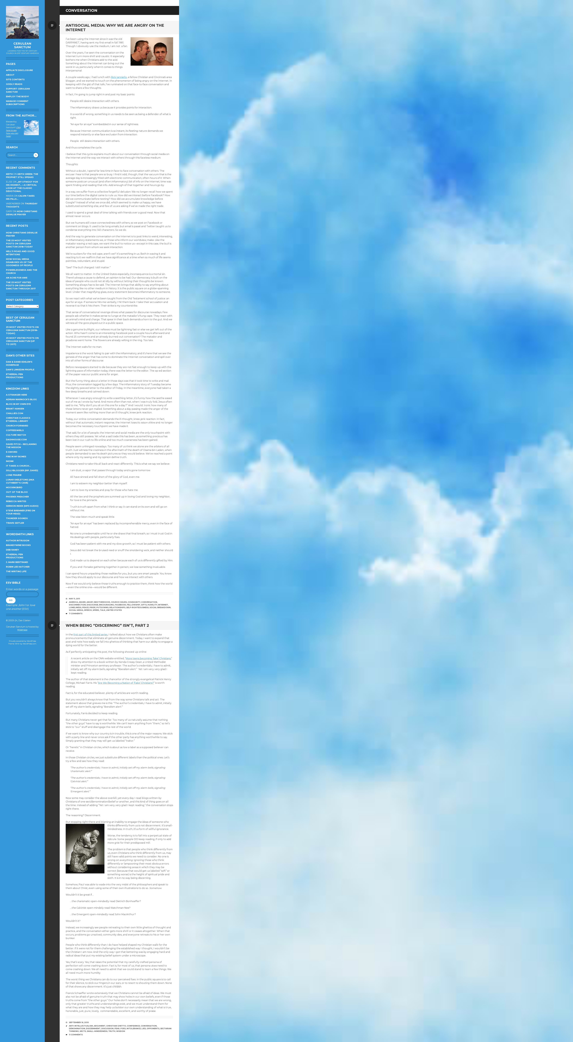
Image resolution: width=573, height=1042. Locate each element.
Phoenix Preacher (17, 496)
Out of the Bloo (17, 492)
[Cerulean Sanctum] (22, 22)
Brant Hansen (15, 408)
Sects (83, 1031)
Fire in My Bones (16, 456)
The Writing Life (16, 571)
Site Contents (15, 79)
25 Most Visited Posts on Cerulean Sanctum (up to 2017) (22, 341)
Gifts (144, 605)
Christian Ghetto (116, 1026)
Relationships (117, 607)
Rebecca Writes (16, 501)
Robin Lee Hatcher (18, 566)
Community (134, 602)
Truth (111, 1031)
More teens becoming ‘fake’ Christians (148, 658)
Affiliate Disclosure (19, 70)
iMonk (10, 461)
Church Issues (119, 602)
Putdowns (102, 607)
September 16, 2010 (79, 1022)
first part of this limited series (90, 634)
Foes (123, 1028)
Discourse (92, 605)
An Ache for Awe (16, 277)
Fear (117, 1028)
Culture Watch (16, 435)
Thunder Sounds (17, 518)
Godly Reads (14, 84)
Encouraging (106, 605)
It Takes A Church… (18, 465)
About (10, 75)
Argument (99, 1026)
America (73, 602)
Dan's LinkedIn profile (20, 369)
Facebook (120, 605)
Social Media (76, 610)
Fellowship (133, 605)
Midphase (22, 630)
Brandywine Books (18, 545)
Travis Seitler (15, 523)
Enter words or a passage (22, 589)
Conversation (149, 602)
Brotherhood (102, 602)
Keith (9, 174)
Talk (102, 610)
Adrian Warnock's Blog (21, 399)
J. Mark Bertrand (17, 562)
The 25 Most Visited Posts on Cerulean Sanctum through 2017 (21, 285)
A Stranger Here (16, 394)
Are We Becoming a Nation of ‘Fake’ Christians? (126, 682)
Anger (82, 602)
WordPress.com (29, 644)
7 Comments (75, 613)
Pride (93, 607)
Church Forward (17, 425)
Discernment (93, 1028)
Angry (90, 602)
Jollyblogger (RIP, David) (22, 470)
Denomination (77, 1028)
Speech (88, 610)
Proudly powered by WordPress (22, 641)
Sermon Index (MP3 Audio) (22, 506)
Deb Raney (12, 549)
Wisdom (120, 1031)
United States (114, 610)
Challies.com (14, 413)
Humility (152, 605)
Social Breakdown (160, 607)
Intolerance (134, 1028)
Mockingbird (14, 487)
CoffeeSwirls (15, 430)
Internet (163, 605)
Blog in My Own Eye (18, 404)
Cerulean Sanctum (22, 45)
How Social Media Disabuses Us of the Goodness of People (19, 262)
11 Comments (76, 1034)
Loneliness (75, 607)
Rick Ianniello (119, 77)
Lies (144, 1028)
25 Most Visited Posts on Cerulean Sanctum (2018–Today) (22, 330)
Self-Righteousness (137, 607)
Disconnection (77, 605)
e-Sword (11, 452)
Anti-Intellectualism (81, 1026)
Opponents (153, 1028)
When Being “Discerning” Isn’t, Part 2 (107, 625)
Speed (96, 610)
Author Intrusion (17, 540)
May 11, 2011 (74, 599)
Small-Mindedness (97, 1031)
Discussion (107, 1028)
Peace (85, 607)
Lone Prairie (13, 475)
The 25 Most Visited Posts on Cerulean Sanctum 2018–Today (19, 243)
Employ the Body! (17, 96)
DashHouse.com (16, 439)
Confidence (133, 1026)
